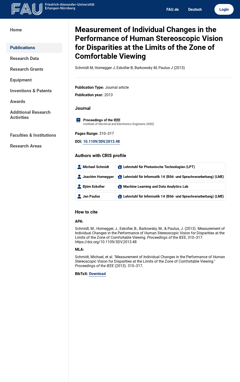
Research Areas (26, 146)
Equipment (21, 80)
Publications (22, 47)
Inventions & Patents (31, 90)
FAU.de (172, 9)
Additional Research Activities (30, 115)
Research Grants (26, 69)
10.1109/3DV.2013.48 (101, 141)
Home (16, 30)
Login (224, 9)
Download (97, 274)
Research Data (24, 58)
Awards (17, 101)
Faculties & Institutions (33, 135)
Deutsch (195, 9)
